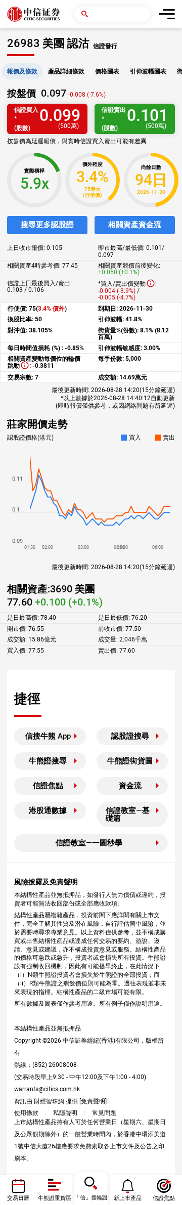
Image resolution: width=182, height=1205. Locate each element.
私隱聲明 (65, 1112)
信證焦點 (48, 785)
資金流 (130, 785)
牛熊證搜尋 (48, 760)
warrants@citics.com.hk (47, 1089)
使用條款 (26, 1112)
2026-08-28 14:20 (115, 567)
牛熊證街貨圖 (130, 760)
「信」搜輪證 (91, 1197)
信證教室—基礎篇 (128, 814)
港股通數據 (48, 810)
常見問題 (104, 1112)
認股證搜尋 (130, 736)
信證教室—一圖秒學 (89, 842)
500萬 (68, 126)
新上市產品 (128, 1198)
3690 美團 (72, 589)
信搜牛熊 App (48, 736)
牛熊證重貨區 (54, 1198)
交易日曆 (18, 1198)
